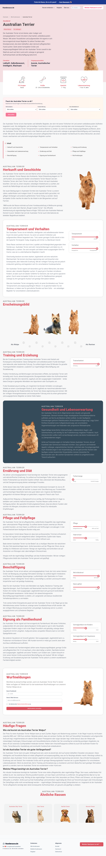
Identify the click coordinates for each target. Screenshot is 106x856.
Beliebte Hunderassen (36, 849)
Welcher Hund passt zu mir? (93, 7)
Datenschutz (58, 851)
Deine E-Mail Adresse (12, 697)
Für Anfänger (17, 29)
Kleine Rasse (7, 29)
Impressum (58, 849)
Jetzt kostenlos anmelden (34, 708)
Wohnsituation (9, 106)
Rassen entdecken (47, 7)
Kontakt (57, 846)
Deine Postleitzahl (11, 691)
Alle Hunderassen (35, 846)
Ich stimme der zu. (20, 704)
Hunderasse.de (8, 8)
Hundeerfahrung (41, 106)
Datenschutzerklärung (23, 704)
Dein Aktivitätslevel (74, 106)
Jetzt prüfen (11, 114)
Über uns (66, 7)
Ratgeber (59, 7)
